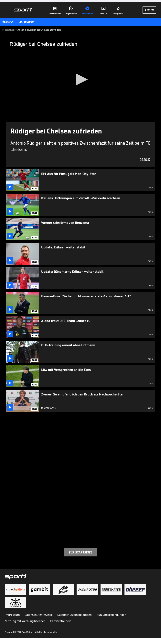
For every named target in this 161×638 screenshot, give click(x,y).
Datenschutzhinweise (39, 615)
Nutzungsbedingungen (111, 615)
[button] (80, 79)
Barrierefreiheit (60, 621)
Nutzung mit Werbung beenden (25, 621)
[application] (80, 80)
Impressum (12, 615)
